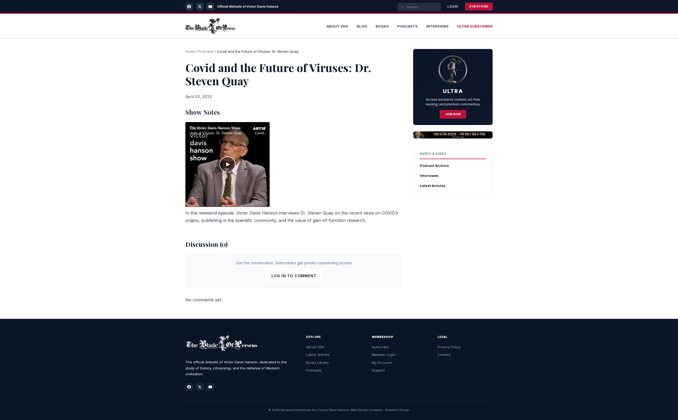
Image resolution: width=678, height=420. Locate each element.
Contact (444, 354)
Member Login (383, 354)
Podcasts (407, 26)
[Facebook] (189, 6)
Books (382, 26)
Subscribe (478, 6)
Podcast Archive (434, 165)
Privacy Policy (449, 347)
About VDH (315, 347)
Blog (362, 26)
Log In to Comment (293, 276)
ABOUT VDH (337, 26)
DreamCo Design (397, 410)
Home (190, 51)
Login (452, 6)
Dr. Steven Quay (316, 213)
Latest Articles (432, 186)
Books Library (317, 362)
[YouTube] (210, 6)
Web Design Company (366, 410)
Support (378, 370)
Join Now (453, 114)
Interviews (437, 26)
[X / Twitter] (199, 6)
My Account (382, 362)
